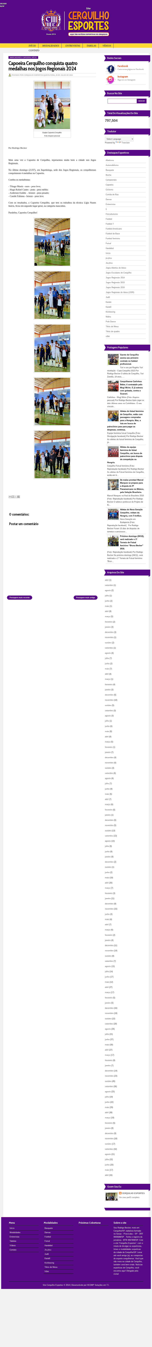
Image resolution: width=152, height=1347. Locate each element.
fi (106, 209)
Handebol (110, 248)
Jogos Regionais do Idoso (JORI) (120, 292)
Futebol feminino (113, 238)
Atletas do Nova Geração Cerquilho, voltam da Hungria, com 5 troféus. (131, 512)
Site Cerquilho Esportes (53, 1285)
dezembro (109, 632)
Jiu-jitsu (48, 1250)
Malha (108, 317)
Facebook (123, 66)
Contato (34, 50)
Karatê (108, 307)
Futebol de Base (113, 234)
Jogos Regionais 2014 (115, 278)
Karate (108, 302)
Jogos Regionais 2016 (115, 287)
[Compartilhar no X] (15, 496)
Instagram (123, 76)
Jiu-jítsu (109, 263)
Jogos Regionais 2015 (115, 282)
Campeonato (111, 180)
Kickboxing (110, 312)
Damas (109, 199)
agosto (108, 590)
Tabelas (91, 45)
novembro (109, 637)
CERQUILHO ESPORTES (133, 1193)
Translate (126, 143)
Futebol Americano (114, 229)
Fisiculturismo (112, 214)
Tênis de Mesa (112, 326)
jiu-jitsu (109, 258)
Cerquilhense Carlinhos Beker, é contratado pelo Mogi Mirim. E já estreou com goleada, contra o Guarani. (131, 387)
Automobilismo (112, 165)
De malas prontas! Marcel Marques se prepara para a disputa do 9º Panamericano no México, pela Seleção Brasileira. (132, 486)
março (107, 616)
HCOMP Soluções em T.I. (98, 1285)
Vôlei (47, 1271)
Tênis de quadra (112, 331)
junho (107, 601)
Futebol (109, 219)
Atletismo (110, 160)
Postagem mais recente (20, 598)
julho (107, 595)
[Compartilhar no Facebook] (18, 496)
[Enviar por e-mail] (10, 496)
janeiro (108, 627)
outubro (108, 643)
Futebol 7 (110, 224)
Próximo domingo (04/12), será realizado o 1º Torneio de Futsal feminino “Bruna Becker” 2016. (132, 542)
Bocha (108, 175)
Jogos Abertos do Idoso (116, 268)
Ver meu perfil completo (129, 1197)
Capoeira (26, 57)
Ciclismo (109, 190)
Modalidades (50, 45)
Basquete (110, 170)
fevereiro (108, 622)
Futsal (108, 243)
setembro (109, 585)
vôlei (108, 336)
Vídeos (107, 45)
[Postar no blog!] (12, 496)
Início (32, 45)
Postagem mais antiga (85, 598)
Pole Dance (111, 321)
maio (107, 606)
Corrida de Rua (112, 194)
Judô (108, 297)
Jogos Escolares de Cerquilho (118, 273)
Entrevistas (72, 45)
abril (107, 580)
